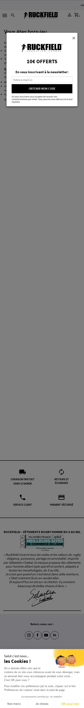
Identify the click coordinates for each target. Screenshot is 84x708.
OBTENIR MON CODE (42, 88)
